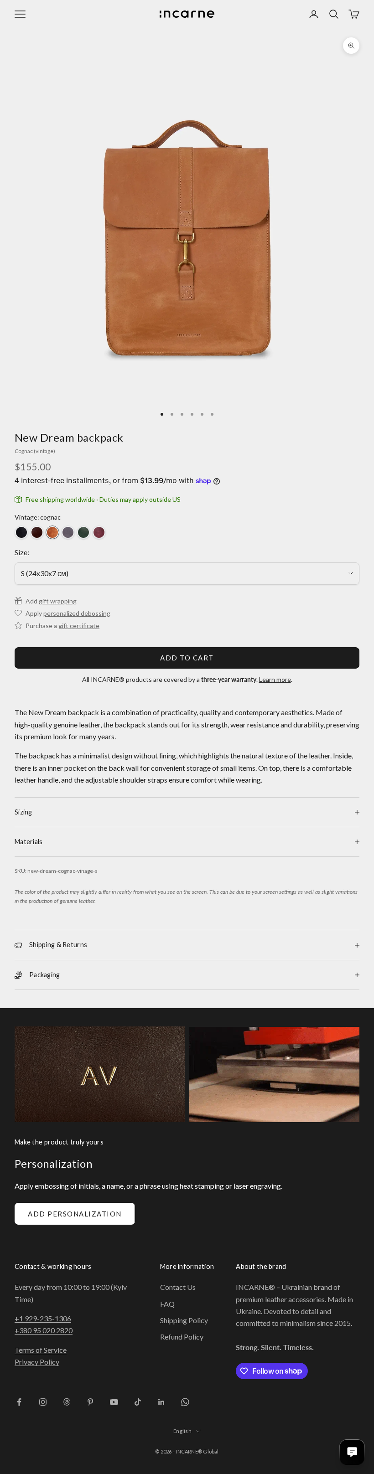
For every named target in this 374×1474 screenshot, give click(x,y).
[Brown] (37, 532)
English (182, 1431)
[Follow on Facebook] (19, 1402)
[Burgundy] (99, 532)
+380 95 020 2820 (44, 1330)
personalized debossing (76, 613)
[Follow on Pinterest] (90, 1402)
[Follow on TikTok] (137, 1402)
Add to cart (187, 658)
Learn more (275, 679)
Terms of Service (41, 1349)
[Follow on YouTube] (114, 1402)
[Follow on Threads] (66, 1402)
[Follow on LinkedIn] (161, 1402)
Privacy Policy (37, 1361)
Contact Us (178, 1287)
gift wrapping (58, 601)
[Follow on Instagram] (42, 1402)
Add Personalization (75, 1214)
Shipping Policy (184, 1320)
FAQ (167, 1303)
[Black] (21, 532)
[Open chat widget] (352, 1452)
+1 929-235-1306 (43, 1318)
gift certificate (78, 625)
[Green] (83, 532)
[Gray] (68, 532)
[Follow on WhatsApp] (185, 1402)
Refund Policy (181, 1336)
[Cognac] (52, 532)
